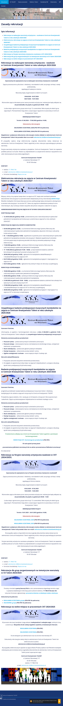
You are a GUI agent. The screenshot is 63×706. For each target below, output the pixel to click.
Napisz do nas (22, 174)
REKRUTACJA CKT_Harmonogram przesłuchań (28, 440)
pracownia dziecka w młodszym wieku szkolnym (42, 593)
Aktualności (4, 2)
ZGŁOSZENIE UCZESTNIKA (28, 632)
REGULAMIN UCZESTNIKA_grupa (14, 600)
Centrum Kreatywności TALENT (10, 695)
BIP (60, 2)
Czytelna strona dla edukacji (9, 699)
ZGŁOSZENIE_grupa (10, 603)
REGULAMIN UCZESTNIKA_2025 (24, 523)
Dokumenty (53, 2)
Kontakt (3, 6)
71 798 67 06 (12, 169)
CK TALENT (13, 2)
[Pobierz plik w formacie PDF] (36, 632)
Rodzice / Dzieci (34, 2)
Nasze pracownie (22, 2)
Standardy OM (44, 2)
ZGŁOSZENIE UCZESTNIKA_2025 (24, 520)
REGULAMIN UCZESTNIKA (28, 628)
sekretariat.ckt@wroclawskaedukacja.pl (47, 137)
